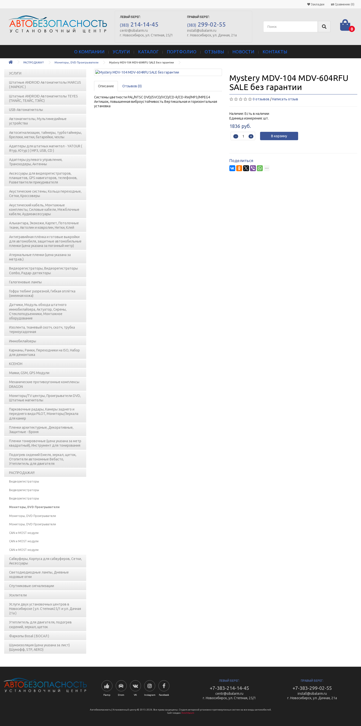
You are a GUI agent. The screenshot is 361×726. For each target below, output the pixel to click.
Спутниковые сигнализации (31, 586)
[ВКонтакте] (232, 168)
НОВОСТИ (243, 51)
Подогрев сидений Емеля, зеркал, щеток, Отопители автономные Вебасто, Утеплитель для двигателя (42, 459)
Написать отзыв (285, 99)
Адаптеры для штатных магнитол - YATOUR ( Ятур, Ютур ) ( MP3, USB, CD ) (45, 148)
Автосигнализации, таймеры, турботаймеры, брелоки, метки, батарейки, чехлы (45, 135)
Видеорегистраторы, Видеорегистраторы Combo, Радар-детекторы (43, 270)
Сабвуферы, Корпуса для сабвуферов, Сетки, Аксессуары (45, 561)
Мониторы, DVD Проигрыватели (76, 62)
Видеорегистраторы (24, 481)
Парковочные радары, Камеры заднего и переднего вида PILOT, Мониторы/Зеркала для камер (43, 413)
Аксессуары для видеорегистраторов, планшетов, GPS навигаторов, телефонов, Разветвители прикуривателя (43, 177)
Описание (106, 86)
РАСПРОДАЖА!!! (33, 62)
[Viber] (253, 168)
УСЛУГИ (121, 51)
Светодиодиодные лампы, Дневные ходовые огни (39, 574)
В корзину (279, 136)
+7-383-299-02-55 (312, 688)
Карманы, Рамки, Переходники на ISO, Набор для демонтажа (44, 352)
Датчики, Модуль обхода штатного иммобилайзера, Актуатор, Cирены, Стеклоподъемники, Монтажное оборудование (38, 311)
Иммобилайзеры (22, 341)
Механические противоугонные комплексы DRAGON (44, 384)
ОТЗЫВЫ (214, 51)
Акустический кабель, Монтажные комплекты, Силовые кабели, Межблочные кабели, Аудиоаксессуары (44, 209)
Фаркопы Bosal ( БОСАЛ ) (29, 636)
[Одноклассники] (239, 168)
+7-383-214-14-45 (229, 688)
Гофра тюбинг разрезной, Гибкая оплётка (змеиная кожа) (42, 293)
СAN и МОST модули (24, 532)
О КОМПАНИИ (89, 51)
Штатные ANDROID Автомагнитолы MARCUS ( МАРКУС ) (45, 84)
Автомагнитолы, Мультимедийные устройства (38, 121)
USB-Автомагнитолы (26, 110)
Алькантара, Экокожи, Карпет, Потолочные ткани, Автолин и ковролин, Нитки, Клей (44, 225)
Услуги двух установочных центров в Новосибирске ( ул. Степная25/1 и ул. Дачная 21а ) (45, 608)
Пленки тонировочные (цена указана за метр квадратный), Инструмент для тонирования (45, 443)
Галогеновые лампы (25, 282)
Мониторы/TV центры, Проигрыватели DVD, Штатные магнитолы (45, 398)
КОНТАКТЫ (275, 51)
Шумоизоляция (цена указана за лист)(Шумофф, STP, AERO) (39, 647)
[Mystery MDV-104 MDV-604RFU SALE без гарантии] (158, 72)
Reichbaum (187, 712)
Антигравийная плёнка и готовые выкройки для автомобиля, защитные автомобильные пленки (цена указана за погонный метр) (45, 241)
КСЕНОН (15, 364)
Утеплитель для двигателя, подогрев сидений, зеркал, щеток (40, 624)
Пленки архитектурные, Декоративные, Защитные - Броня (41, 429)
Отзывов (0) (132, 86)
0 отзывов (261, 99)
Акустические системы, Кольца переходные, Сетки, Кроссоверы (45, 193)
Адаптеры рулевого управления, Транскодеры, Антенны (35, 162)
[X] (246, 168)
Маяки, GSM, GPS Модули (29, 373)
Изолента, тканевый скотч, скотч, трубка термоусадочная (42, 329)
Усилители (18, 595)
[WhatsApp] (260, 168)
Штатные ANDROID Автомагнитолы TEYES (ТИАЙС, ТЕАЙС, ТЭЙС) (43, 98)
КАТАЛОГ (148, 51)
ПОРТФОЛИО (181, 51)
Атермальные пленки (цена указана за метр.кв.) (40, 257)
